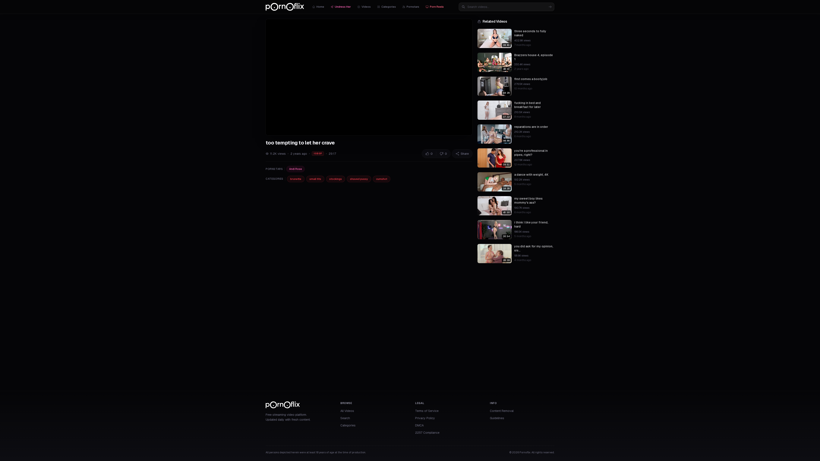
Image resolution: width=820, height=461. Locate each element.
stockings (335, 179)
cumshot (381, 179)
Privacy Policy (425, 418)
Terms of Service (427, 411)
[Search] (550, 6)
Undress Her (343, 7)
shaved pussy (359, 179)
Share (465, 154)
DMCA (419, 425)
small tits (315, 179)
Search (345, 418)
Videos (366, 7)
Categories (388, 7)
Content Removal (502, 411)
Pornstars (413, 7)
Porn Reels (437, 7)
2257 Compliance (427, 433)
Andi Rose (295, 169)
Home (320, 7)
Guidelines (497, 418)
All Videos (347, 411)
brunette (295, 179)
